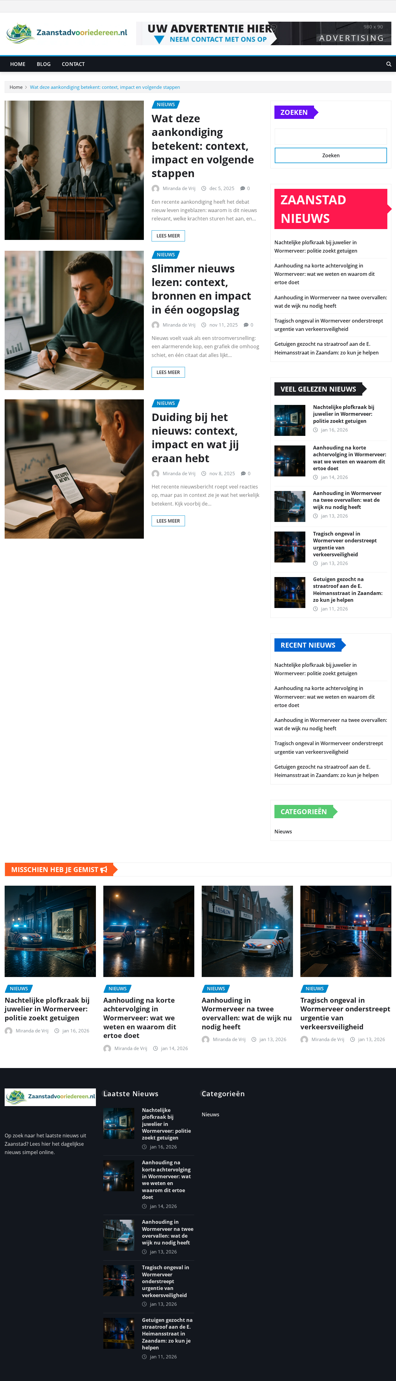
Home (18, 64)
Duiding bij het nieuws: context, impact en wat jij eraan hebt (195, 437)
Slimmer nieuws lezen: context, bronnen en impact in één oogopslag (201, 289)
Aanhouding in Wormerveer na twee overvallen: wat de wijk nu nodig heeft (347, 500)
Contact (73, 64)
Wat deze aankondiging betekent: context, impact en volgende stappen (105, 87)
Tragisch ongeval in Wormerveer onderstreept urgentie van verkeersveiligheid (345, 1013)
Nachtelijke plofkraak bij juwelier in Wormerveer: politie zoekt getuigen (343, 414)
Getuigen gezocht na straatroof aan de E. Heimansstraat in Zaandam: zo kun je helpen (348, 589)
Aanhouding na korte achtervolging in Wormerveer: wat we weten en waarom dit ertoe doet (324, 274)
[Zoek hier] (388, 64)
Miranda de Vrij (179, 188)
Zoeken (294, 112)
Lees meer (168, 235)
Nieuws (283, 831)
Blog (44, 64)
